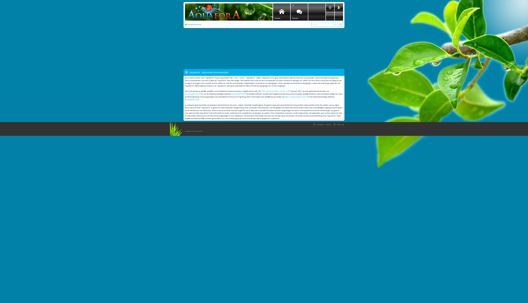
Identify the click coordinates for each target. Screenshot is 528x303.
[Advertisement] (266, 48)
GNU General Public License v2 (274, 91)
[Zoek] (335, 24)
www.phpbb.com (192, 94)
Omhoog (340, 124)
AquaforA (200, 131)
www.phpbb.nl (237, 94)
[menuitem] (330, 7)
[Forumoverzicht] (213, 13)
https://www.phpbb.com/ (295, 97)
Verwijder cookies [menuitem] (324, 124)
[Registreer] (339, 7)
